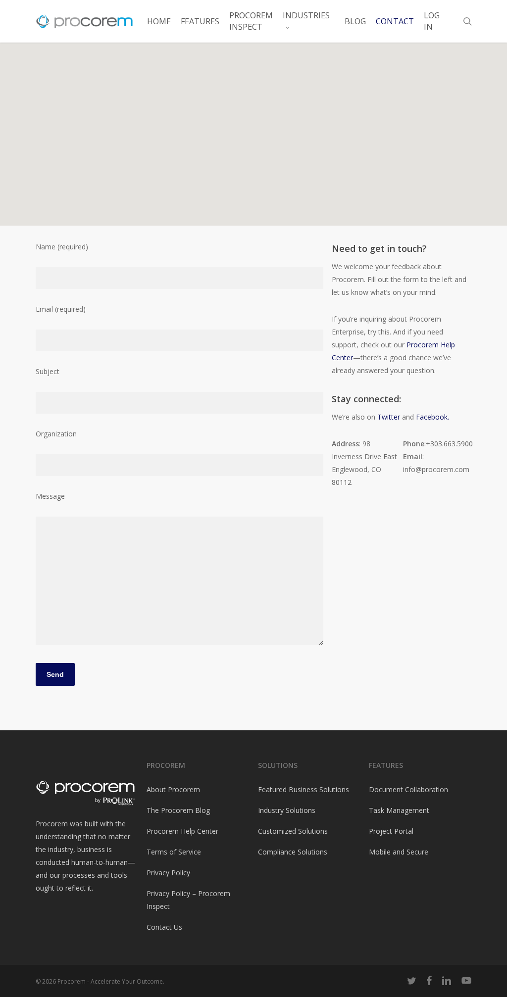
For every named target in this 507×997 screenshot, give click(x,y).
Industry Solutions (286, 810)
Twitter (389, 417)
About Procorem (173, 789)
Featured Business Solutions (303, 789)
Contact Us (164, 927)
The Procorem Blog (178, 810)
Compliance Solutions (292, 851)
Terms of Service (174, 851)
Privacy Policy (168, 872)
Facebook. (432, 417)
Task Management (399, 810)
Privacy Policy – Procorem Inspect (188, 900)
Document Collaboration (408, 789)
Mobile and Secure (398, 851)
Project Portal (391, 831)
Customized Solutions (293, 831)
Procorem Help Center (182, 831)
